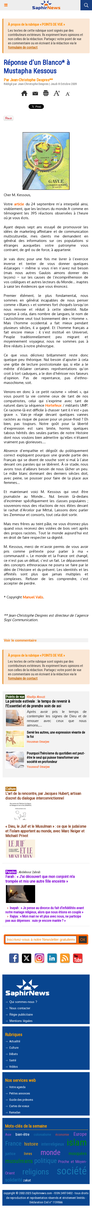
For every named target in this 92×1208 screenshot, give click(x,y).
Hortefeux (53, 405)
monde (50, 1152)
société (72, 1171)
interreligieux (52, 1144)
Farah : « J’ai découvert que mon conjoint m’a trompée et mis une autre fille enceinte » (40, 878)
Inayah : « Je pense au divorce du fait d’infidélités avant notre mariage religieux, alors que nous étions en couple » (44, 910)
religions (35, 1171)
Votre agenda (16, 1087)
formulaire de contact (23, 47)
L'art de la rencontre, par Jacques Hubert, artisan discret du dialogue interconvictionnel (43, 795)
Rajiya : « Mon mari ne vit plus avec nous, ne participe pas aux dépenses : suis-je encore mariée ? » (43, 918)
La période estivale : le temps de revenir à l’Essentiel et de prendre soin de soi (37, 703)
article (19, 204)
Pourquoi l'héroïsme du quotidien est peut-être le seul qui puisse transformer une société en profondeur (56, 757)
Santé (12, 1060)
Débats (13, 1054)
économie (62, 1134)
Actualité (14, 1041)
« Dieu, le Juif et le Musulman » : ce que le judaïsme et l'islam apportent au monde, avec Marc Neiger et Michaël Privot (45, 831)
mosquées (78, 1153)
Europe (80, 1134)
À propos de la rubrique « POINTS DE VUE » (36, 24)
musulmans (19, 1161)
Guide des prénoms (20, 1099)
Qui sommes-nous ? (22, 1002)
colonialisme (42, 1134)
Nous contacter (19, 1008)
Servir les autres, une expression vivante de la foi (56, 734)
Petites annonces (19, 1093)
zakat (27, 1180)
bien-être (22, 1134)
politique (45, 1161)
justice (10, 1153)
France (13, 1143)
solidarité (13, 1180)
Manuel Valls (33, 597)
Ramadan (14, 1112)
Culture (13, 1047)
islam (77, 1142)
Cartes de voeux (18, 1106)
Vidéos (13, 1066)
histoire (31, 1144)
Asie (8, 1134)
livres (28, 1153)
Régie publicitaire (20, 1014)
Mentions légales (20, 1021)
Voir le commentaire (20, 640)
